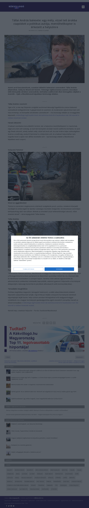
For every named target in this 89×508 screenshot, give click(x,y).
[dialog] (44, 254)
